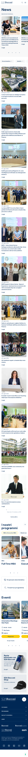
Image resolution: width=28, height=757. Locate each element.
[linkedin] (14, 745)
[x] (8, 745)
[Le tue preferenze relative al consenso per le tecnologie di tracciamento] (25, 754)
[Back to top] (24, 699)
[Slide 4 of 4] (19, 53)
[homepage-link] (6, 2)
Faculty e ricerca (6, 715)
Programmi (4, 711)
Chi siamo (4, 707)
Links (3, 719)
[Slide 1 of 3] (10, 573)
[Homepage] (8, 699)
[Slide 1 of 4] (9, 53)
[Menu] (25, 3)
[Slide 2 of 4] (12, 53)
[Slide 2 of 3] (14, 573)
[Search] (22, 3)
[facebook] (3, 745)
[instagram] (24, 745)
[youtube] (19, 745)
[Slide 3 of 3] (18, 573)
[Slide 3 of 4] (16, 53)
